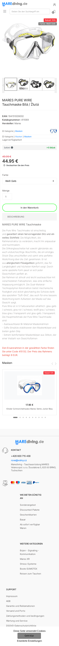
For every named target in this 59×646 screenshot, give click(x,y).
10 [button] (45, 417)
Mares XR (25, 559)
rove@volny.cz (19, 460)
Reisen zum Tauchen (30, 573)
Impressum (11, 596)
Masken (18, 136)
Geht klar (29, 636)
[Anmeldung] (54, 4)
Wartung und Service (16, 620)
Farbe (5, 175)
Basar (23, 519)
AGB (8, 601)
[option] (29, 41)
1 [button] (15, 417)
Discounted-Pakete (30, 509)
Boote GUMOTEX (28, 568)
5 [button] (29, 417)
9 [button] (42, 417)
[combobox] (29, 11)
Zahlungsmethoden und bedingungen (25, 616)
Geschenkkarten (28, 514)
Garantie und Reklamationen (20, 606)
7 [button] (35, 417)
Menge (5, 190)
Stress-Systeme (28, 563)
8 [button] (39, 417)
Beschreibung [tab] (15, 216)
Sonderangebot (28, 505)
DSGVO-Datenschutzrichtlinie (21, 625)
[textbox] (29, 11)
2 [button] (20, 417)
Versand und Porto (15, 610)
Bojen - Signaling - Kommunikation (29, 552)
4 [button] (26, 417)
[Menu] (4, 11)
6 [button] (32, 417)
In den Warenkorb (30, 207)
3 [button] (23, 417)
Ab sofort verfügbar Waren (30, 526)
